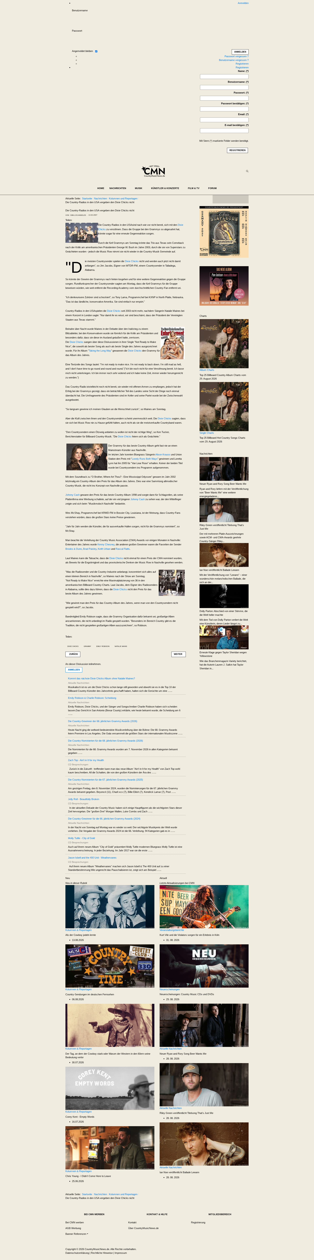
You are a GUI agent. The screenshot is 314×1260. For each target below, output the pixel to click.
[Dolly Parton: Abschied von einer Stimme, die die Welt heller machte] (224, 595)
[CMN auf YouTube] (237, 199)
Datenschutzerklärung (77, 1252)
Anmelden (74, 669)
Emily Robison (102, 646)
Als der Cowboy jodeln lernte (80, 935)
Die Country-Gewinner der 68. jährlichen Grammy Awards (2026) (102, 721)
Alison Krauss (162, 454)
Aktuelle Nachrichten (171, 1048)
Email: (241, 114)
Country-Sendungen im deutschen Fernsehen (89, 994)
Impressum (121, 1252)
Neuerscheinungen (170, 989)
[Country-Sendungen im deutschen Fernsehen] (109, 965)
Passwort (77, 30)
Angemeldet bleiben (82, 51)
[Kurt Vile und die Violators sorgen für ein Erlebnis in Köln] (204, 906)
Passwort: (239, 92)
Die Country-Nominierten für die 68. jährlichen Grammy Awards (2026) (105, 740)
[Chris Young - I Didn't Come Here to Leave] (109, 1147)
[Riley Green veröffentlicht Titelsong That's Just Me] (224, 509)
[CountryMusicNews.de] (154, 171)
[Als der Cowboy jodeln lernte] (109, 906)
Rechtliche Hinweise (102, 1252)
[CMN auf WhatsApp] (230, 199)
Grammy (87, 646)
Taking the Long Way (100, 350)
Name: (241, 71)
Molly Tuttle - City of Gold (81, 838)
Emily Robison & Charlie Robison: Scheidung (92, 698)
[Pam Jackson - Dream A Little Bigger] (224, 285)
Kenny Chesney (105, 544)
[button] (119, 188)
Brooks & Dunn (73, 548)
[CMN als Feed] (243, 199)
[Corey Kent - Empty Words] (109, 1088)
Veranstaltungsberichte (172, 930)
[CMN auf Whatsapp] (232, 1195)
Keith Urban (104, 548)
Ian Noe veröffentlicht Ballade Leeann (219, 570)
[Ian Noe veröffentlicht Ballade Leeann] (224, 554)
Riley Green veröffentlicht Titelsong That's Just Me (186, 1113)
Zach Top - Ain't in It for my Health (86, 760)
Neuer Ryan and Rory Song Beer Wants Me (223, 483)
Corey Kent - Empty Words (79, 1116)
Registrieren (242, 63)
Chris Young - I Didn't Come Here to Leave (88, 1176)
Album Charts (207, 370)
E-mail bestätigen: (235, 125)
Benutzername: (236, 81)
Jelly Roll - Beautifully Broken (83, 799)
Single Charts (207, 432)
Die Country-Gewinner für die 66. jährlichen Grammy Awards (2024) (104, 818)
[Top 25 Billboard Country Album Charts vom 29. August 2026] (224, 343)
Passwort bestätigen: (233, 103)
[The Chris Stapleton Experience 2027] (224, 232)
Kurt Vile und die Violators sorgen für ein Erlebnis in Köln (189, 935)
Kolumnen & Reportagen (78, 930)
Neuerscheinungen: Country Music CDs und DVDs (187, 994)
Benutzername (80, 10)
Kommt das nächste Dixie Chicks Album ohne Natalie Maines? (101, 678)
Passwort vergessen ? (237, 56)
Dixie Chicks (132, 261)
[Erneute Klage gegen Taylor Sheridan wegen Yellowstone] (224, 637)
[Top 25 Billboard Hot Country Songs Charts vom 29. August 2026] (224, 406)
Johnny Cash (72, 494)
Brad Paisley (89, 548)
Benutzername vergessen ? (234, 60)
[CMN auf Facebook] (217, 199)
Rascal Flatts (123, 548)
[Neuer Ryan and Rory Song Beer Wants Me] (224, 468)
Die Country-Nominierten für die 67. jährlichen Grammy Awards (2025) (105, 779)
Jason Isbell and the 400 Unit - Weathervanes (92, 857)
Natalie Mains (121, 646)
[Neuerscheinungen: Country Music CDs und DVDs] (204, 965)
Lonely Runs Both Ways (144, 458)
